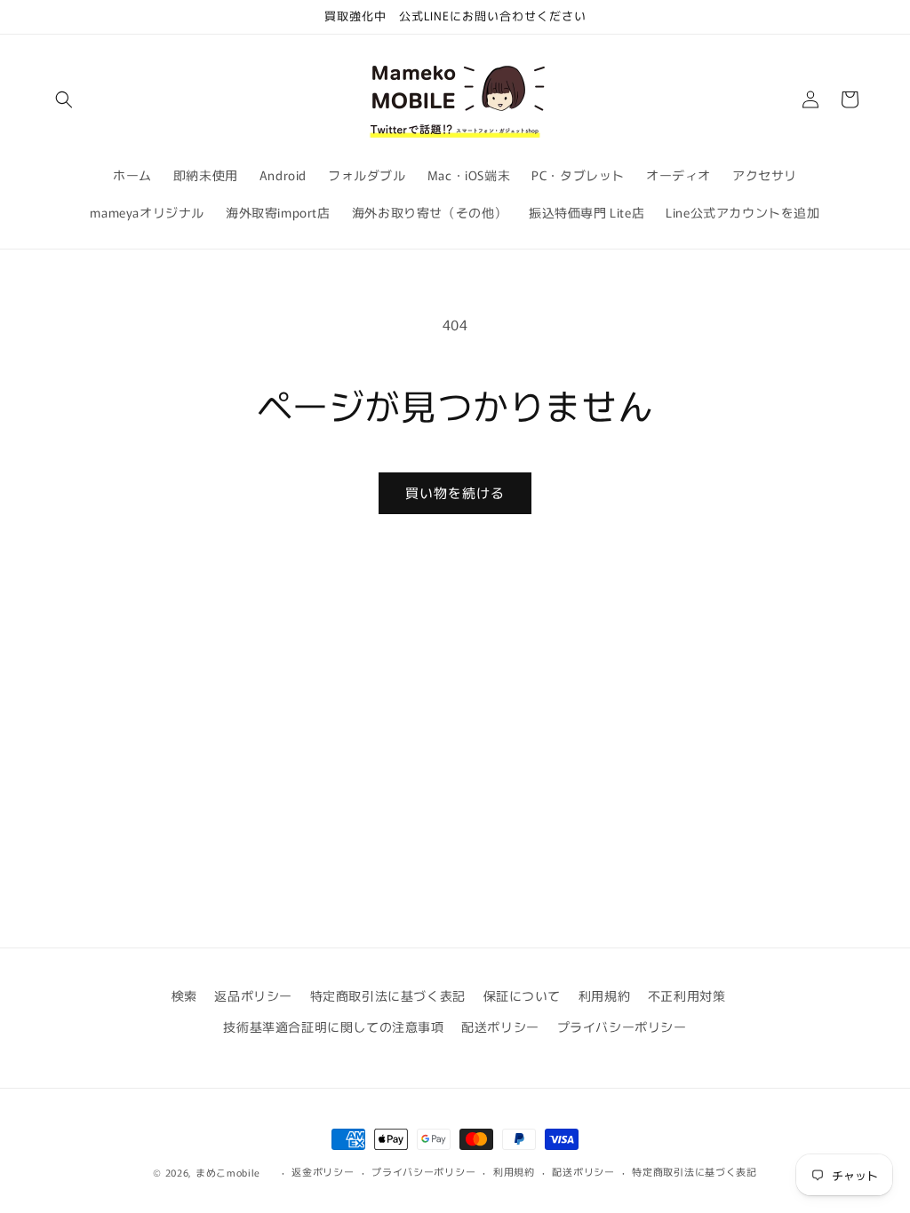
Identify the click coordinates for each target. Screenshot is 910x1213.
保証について (522, 995)
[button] (64, 99)
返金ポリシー (322, 1171)
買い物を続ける (455, 492)
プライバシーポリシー (622, 1026)
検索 (184, 995)
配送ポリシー (500, 1026)
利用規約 (604, 995)
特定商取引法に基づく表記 (388, 995)
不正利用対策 (687, 995)
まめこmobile (228, 1172)
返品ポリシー (253, 995)
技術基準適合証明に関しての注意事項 (333, 1026)
